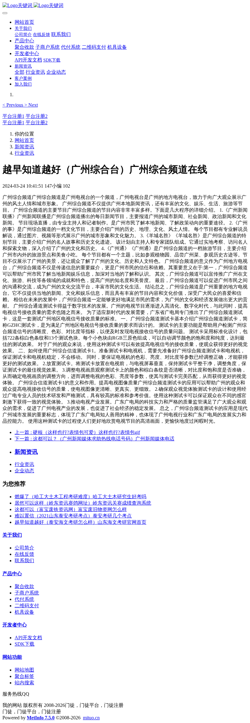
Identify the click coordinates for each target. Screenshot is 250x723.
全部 (19, 72)
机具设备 (24, 612)
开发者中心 (14, 624)
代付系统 (24, 599)
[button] (13, 105)
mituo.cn (91, 717)
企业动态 (24, 470)
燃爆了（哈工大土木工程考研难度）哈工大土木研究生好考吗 (80, 496)
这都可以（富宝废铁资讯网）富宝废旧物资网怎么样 (71, 509)
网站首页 (24, 22)
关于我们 (12, 535)
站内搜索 (24, 682)
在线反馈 (24, 554)
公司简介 (24, 547)
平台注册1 (13, 116)
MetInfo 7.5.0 (41, 717)
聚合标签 (24, 676)
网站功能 (12, 657)
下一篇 (94, 438)
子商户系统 (27, 592)
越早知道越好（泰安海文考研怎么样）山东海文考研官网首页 (80, 522)
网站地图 (24, 669)
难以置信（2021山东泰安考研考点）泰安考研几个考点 (73, 515)
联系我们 (24, 560)
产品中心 (12, 573)
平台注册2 (37, 116)
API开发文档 (28, 637)
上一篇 (77, 432)
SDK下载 (24, 644)
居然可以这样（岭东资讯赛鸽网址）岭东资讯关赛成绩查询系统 (83, 503)
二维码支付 (27, 605)
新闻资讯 (24, 146)
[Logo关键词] (125, 5)
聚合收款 (24, 586)
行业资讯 (24, 153)
